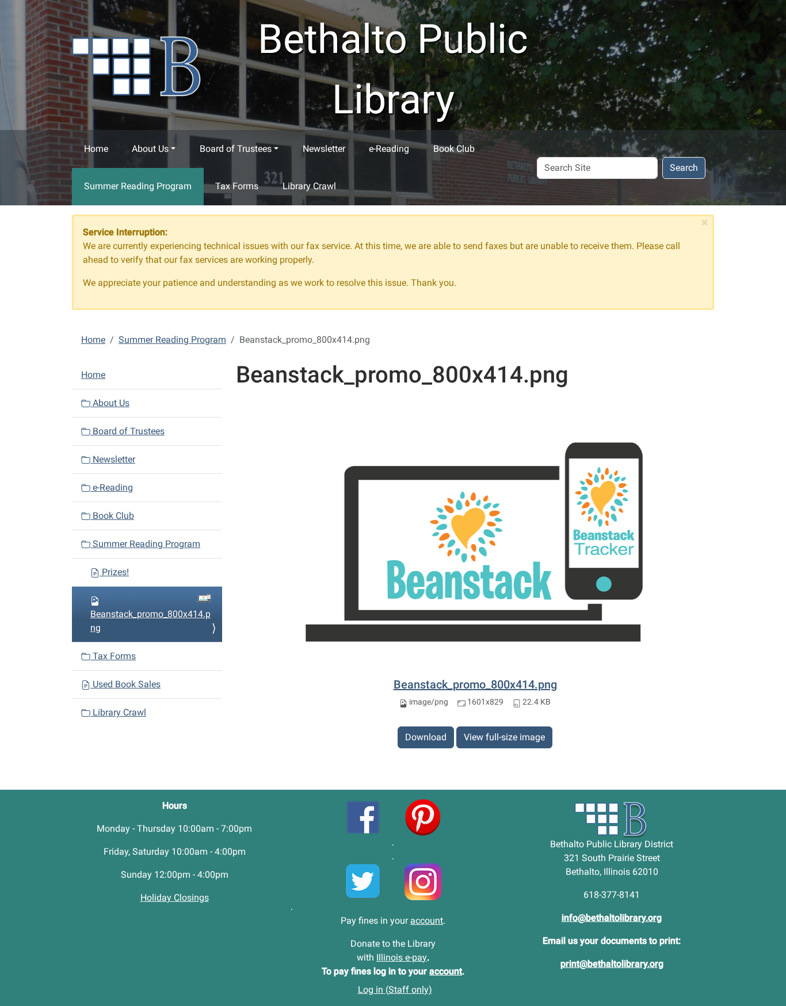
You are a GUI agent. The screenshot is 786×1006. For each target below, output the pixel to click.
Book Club (454, 148)
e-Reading (389, 148)
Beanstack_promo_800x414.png (475, 684)
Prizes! (114, 572)
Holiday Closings (174, 897)
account (426, 920)
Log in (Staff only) (395, 989)
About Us (150, 148)
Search (684, 167)
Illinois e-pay (401, 957)
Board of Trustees (236, 148)
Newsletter (324, 148)
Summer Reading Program (138, 186)
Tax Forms (236, 186)
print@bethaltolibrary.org (611, 963)
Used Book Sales (125, 684)
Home (96, 148)
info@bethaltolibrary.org (612, 917)
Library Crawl (309, 186)
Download (426, 737)
